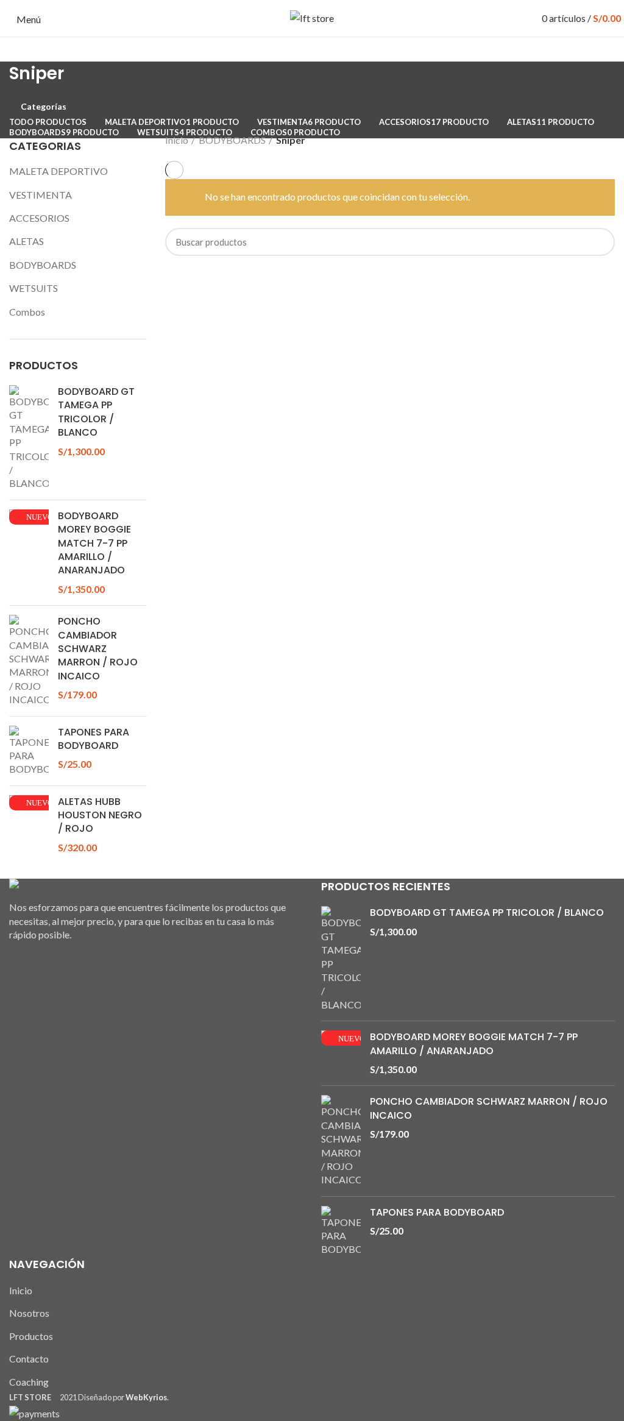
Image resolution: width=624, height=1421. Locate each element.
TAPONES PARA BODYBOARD (93, 739)
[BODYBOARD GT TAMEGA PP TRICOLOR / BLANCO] (29, 438)
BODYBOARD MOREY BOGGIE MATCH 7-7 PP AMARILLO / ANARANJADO (94, 543)
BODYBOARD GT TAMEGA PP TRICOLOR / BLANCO (96, 412)
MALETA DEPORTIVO (58, 171)
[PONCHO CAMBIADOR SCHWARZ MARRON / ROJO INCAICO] (29, 660)
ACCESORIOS (39, 218)
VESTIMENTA (40, 194)
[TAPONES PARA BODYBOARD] (29, 751)
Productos (31, 1336)
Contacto (29, 1358)
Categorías (43, 106)
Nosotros (29, 1313)
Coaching (29, 1381)
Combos (27, 311)
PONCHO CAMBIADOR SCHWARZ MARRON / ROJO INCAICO (98, 649)
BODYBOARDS (42, 265)
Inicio (176, 140)
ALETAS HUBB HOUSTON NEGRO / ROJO (100, 815)
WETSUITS (33, 288)
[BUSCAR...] (598, 242)
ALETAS (26, 241)
